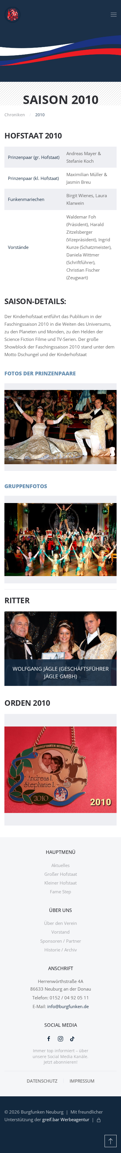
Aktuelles (60, 865)
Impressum (82, 1081)
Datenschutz (42, 1081)
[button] (114, 14)
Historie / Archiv (60, 950)
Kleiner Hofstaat (60, 883)
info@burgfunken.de (68, 1006)
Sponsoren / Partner (60, 941)
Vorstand (60, 932)
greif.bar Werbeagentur (65, 1119)
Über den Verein (60, 923)
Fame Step (60, 891)
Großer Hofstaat (60, 874)
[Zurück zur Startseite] (12, 14)
